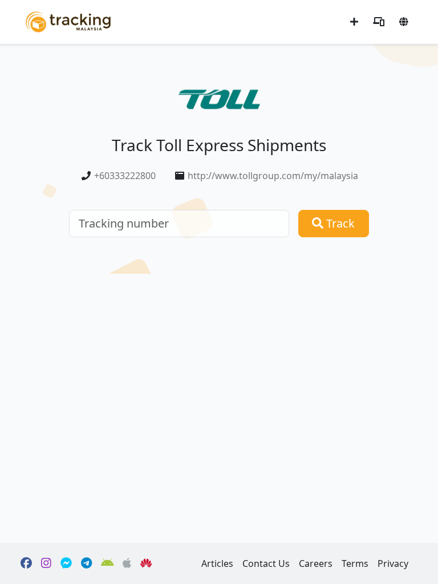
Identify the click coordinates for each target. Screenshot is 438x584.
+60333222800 (125, 175)
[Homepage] (68, 21)
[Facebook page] (26, 563)
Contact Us (266, 563)
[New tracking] (354, 22)
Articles (217, 563)
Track (339, 223)
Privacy (393, 563)
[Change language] (404, 22)
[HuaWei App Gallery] (146, 563)
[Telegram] (86, 563)
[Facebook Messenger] (66, 563)
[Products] (379, 22)
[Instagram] (46, 563)
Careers (315, 563)
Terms (355, 563)
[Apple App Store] (127, 563)
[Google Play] (107, 563)
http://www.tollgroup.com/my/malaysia (273, 175)
